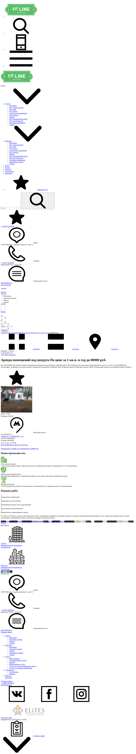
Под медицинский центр (18, 119)
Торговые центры (15, 639)
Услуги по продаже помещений (20, 668)
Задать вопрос (6, 285)
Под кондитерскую (16, 121)
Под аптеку (13, 111)
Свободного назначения (18, 113)
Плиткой (36, 349)
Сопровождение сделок (17, 660)
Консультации (14, 658)
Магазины (13, 106)
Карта (7, 166)
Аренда (8, 104)
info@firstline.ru (6, 283)
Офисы (12, 117)
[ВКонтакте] (2, 571)
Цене (6, 355)
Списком (75, 349)
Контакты (8, 173)
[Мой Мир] (8, 571)
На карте (114, 349)
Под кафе (12, 109)
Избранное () (42, 190)
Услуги (7, 168)
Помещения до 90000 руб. (29, 449)
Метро (3, 312)
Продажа (8, 141)
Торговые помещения (17, 123)
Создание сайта (7, 718)
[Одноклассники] (5, 571)
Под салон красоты (16, 107)
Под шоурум (13, 115)
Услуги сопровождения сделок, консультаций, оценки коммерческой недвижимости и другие (35, 521)
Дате (2, 355)
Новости (8, 169)
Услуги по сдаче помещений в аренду (23, 666)
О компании (9, 171)
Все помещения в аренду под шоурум (14, 445)
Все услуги (5, 525)
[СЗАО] (3, 304)
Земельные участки (16, 162)
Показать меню (6, 632)
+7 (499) (7, 226)
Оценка (12, 662)
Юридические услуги (17, 664)
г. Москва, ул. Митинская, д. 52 (12, 436)
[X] (11, 571)
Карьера (12, 674)
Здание (11, 125)
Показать (5, 331)
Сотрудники (13, 672)
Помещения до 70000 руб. (10, 449)
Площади (12, 355)
